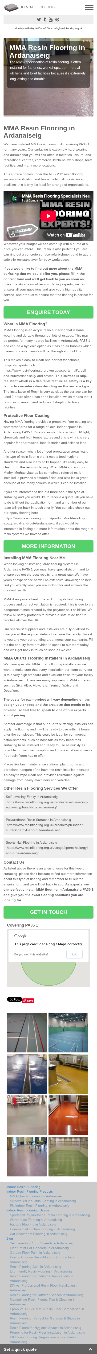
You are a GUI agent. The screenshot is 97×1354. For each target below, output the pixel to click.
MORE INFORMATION (48, 546)
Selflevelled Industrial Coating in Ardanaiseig (43, 1201)
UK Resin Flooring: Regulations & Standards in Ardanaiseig (44, 1339)
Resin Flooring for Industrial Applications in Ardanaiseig (41, 1278)
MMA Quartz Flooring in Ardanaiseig (37, 1196)
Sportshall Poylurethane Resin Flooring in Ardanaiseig (50, 1215)
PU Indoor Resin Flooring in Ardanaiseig (39, 1205)
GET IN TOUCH (48, 912)
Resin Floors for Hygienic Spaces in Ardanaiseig (45, 1328)
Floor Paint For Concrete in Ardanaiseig (39, 1248)
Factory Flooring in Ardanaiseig (33, 1224)
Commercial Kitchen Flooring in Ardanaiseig (42, 1229)
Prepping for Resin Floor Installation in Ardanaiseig (47, 1332)
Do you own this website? (31, 954)
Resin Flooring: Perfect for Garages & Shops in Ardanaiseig (45, 1320)
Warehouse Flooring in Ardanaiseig (36, 1220)
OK (74, 954)
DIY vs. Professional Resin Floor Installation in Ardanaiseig (44, 1288)
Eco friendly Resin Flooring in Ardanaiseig (41, 1271)
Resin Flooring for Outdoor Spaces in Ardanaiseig (47, 1295)
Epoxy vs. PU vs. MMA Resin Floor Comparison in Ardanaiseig (47, 1311)
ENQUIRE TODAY (48, 312)
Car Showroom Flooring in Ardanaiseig (38, 1234)
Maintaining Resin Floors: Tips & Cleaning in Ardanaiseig (43, 1302)
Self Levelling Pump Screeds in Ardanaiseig (42, 1243)
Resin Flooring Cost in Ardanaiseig (35, 1267)
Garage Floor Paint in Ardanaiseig (35, 1252)
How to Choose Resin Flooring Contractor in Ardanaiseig (43, 1259)
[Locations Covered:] (6, 7)
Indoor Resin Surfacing (23, 1187)
